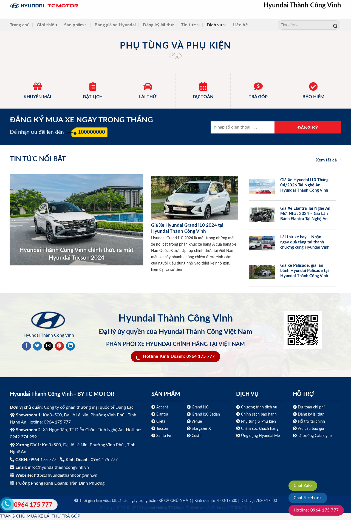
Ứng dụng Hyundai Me (260, 436)
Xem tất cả (326, 160)
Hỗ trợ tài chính (311, 421)
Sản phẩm (74, 25)
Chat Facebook (308, 498)
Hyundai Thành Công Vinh (302, 5)
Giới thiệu (47, 25)
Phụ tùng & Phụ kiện (258, 421)
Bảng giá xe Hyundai (115, 25)
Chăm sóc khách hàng (259, 429)
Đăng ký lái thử (158, 25)
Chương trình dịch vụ (259, 407)
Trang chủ (20, 25)
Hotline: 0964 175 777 (316, 510)
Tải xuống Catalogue (315, 436)
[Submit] (335, 25)
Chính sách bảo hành (258, 414)
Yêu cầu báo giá (311, 429)
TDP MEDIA (241, 508)
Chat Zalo (303, 486)
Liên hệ (240, 25)
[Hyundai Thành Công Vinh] (78, 5)
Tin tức (188, 25)
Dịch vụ (214, 25)
